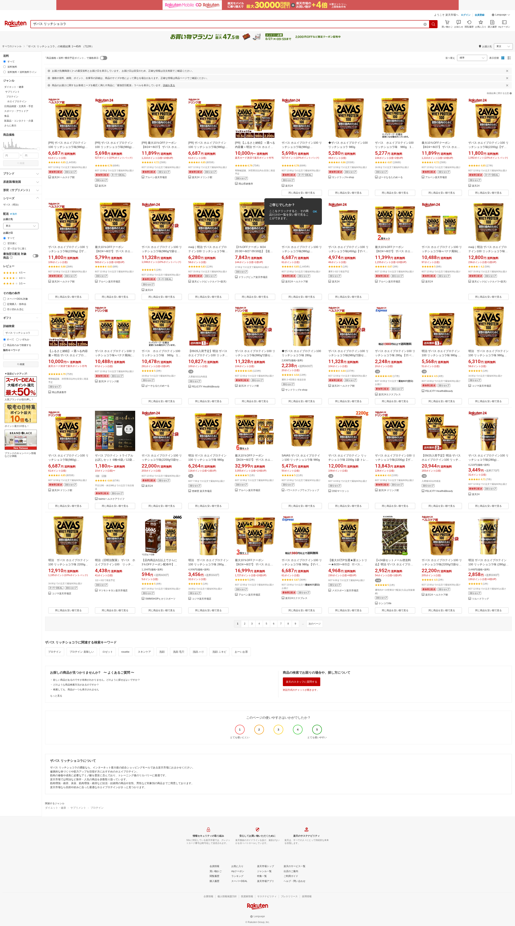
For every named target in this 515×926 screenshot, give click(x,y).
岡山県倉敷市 (246, 184)
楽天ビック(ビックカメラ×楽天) (209, 281)
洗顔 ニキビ (219, 651)
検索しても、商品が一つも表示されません (76, 689)
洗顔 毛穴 (178, 651)
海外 (14, 214)
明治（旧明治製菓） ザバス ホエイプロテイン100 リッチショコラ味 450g (115, 564)
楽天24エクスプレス (390, 394)
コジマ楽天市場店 (481, 386)
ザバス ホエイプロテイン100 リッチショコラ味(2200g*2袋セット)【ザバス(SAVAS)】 (162, 460)
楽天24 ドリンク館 (202, 177)
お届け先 (8, 219)
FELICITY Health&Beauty (205, 386)
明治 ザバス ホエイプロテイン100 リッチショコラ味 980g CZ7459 (488, 355)
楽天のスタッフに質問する (301, 681)
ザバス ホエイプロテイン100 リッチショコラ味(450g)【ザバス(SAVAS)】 (348, 251)
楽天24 (102, 186)
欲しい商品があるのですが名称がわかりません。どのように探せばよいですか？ (96, 679)
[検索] (434, 24)
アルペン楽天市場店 (156, 177)
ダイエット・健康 (55, 807)
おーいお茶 (241, 651)
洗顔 (162, 651)
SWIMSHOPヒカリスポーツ (160, 599)
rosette (125, 651)
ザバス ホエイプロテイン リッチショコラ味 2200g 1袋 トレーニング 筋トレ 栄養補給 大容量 (348, 460)
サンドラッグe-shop (343, 177)
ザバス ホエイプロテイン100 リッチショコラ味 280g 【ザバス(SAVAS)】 (395, 355)
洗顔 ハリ (198, 651)
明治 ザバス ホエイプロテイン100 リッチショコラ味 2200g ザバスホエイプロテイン (68, 564)
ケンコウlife (385, 603)
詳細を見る (169, 85)
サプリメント (78, 807)
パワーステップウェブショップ (302, 490)
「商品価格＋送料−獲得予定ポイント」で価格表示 (71, 58)
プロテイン (54, 651)
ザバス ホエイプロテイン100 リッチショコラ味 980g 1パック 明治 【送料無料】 (395, 147)
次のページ (315, 623)
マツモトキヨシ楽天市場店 (113, 590)
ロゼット (107, 651)
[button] (501, 15)
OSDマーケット (340, 491)
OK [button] (315, 211)
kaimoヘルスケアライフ (112, 499)
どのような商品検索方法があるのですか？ (76, 684)
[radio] (4, 61)
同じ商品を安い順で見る (301, 192)
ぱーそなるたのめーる (391, 177)
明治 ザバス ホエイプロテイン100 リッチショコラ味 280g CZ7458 (208, 564)
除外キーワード (11, 350)
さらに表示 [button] (10, 125)
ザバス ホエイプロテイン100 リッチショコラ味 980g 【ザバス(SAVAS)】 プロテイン (302, 564)
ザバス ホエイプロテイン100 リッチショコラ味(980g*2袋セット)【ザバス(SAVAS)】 (162, 251)
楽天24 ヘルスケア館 (63, 177)
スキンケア (144, 651)
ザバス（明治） (11, 204)
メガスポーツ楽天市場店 (345, 590)
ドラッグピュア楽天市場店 (253, 277)
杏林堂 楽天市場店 (202, 491)
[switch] (35, 255)
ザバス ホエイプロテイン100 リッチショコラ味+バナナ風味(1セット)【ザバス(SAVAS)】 (442, 251)
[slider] (3, 148)
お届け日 (8, 233)
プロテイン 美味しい (82, 651)
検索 (22, 163)
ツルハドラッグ (480, 599)
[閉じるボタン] (507, 71)
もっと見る (56, 695)
